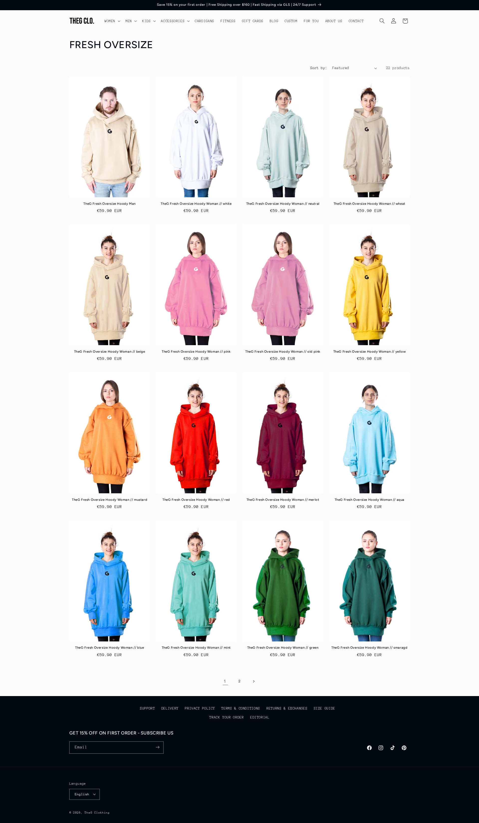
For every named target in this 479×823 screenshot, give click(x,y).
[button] (111, 20)
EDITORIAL (260, 718)
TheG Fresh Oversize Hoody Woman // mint (196, 647)
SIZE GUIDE (324, 709)
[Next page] (253, 681)
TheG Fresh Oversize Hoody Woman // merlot (282, 500)
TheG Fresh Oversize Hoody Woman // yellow (369, 351)
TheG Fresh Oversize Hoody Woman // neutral (283, 204)
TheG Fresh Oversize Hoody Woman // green (283, 647)
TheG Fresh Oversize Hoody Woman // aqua (369, 500)
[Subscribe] (157, 747)
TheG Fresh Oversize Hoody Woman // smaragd (369, 647)
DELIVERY (170, 709)
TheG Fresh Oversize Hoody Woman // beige (109, 351)
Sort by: (318, 68)
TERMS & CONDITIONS (240, 709)
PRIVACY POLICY (200, 709)
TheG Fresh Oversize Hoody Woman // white (196, 204)
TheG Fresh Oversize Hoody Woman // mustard (109, 500)
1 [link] (225, 681)
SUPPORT (147, 709)
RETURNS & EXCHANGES (286, 709)
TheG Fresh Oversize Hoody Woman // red (196, 500)
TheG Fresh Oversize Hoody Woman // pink (196, 351)
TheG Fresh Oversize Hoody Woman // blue (109, 647)
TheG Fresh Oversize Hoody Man (109, 204)
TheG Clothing (97, 812)
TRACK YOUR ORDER (226, 718)
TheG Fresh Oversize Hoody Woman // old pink (282, 351)
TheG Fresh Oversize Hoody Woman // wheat (369, 204)
